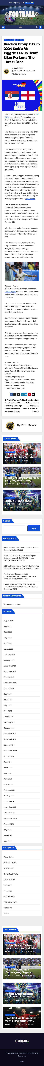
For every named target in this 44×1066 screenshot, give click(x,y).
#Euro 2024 (30, 71)
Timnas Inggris (10, 292)
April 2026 (8, 643)
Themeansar (22, 1056)
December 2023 (10, 801)
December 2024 (10, 734)
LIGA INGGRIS (9, 880)
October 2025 (9, 677)
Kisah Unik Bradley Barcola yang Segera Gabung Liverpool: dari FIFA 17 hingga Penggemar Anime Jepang (20, 558)
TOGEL (7, 913)
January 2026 (9, 660)
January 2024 (9, 796)
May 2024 (8, 773)
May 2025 (8, 705)
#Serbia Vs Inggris (19, 74)
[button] (37, 27)
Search (6, 521)
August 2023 (9, 824)
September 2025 (10, 683)
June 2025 (8, 700)
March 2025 (8, 717)
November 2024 (10, 739)
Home (22, 1061)
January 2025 (9, 728)
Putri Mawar (18, 68)
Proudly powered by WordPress (16, 1053)
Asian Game (8, 857)
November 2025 (10, 671)
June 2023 (8, 835)
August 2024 (9, 756)
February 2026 (9, 655)
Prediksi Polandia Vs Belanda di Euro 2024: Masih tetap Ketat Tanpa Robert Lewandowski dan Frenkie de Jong (13, 405)
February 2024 (9, 790)
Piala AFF (8, 885)
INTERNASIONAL (8, 40)
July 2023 (7, 830)
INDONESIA (9, 868)
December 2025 (10, 666)
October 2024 (9, 745)
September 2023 (10, 818)
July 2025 (7, 694)
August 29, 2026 (13, 976)
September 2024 (10, 751)
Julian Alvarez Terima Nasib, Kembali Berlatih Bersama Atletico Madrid (20, 457)
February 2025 (9, 722)
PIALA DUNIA (9, 896)
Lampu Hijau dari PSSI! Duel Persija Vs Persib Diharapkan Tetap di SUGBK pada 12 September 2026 (21, 586)
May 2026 (8, 638)
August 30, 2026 (13, 951)
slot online (8, 908)
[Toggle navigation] (20, 27)
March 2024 (8, 784)
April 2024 (8, 779)
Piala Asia (8, 891)
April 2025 (8, 711)
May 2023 (8, 841)
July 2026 (7, 626)
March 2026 (8, 649)
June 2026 (8, 632)
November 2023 (10, 807)
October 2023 (9, 813)
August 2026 (9, 621)
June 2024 (8, 768)
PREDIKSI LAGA (19, 40)
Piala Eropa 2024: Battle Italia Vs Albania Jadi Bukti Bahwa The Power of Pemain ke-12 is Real (30, 405)
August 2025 (9, 688)
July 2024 (7, 762)
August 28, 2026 (13, 1024)
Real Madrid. (30, 199)
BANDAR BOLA (10, 863)
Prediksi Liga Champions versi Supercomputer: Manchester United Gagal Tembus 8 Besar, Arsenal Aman (20, 576)
